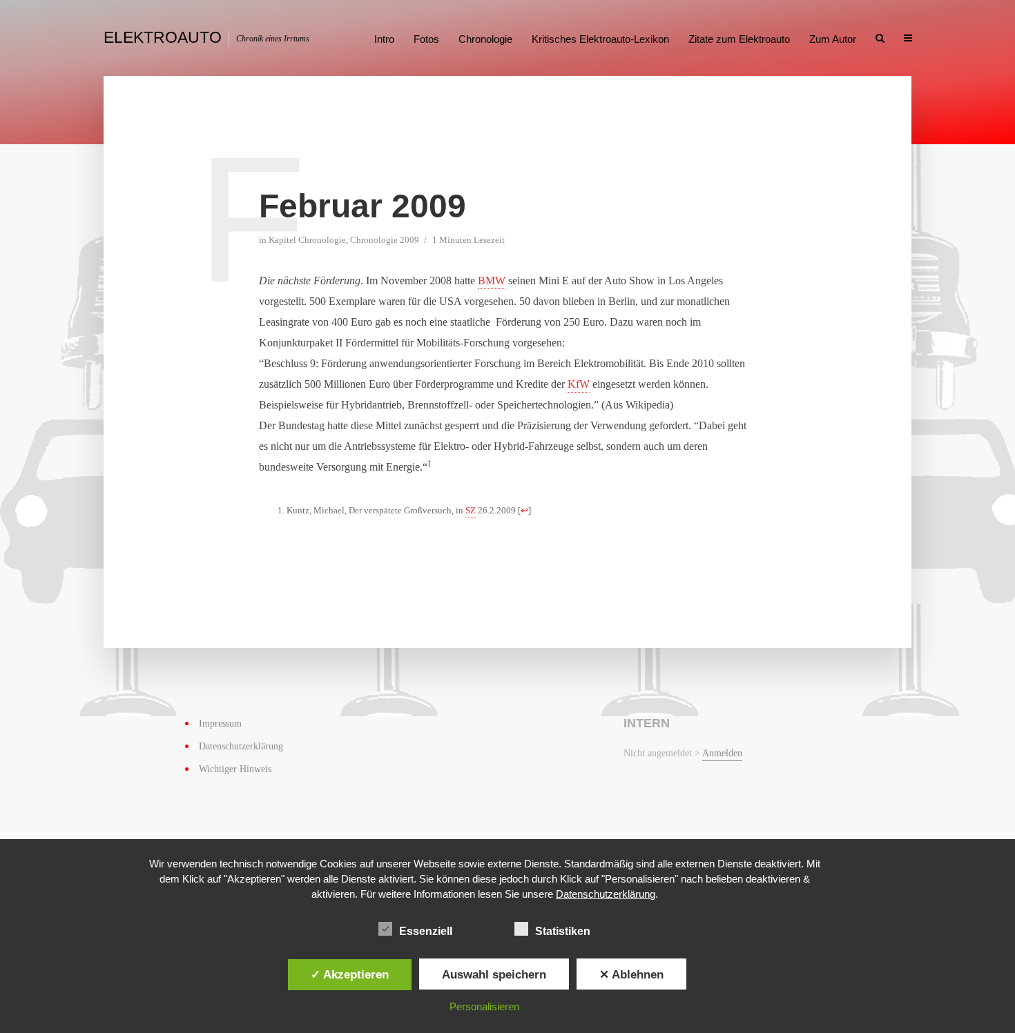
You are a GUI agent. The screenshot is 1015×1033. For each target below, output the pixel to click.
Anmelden (722, 753)
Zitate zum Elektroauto (739, 39)
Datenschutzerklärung (241, 746)
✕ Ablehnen (631, 974)
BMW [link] (491, 280)
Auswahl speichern (494, 974)
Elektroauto (163, 37)
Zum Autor (832, 39)
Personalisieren (484, 1006)
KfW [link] (579, 384)
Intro (384, 39)
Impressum (220, 723)
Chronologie (485, 39)
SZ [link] (470, 510)
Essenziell (425, 931)
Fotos (426, 39)
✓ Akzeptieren (350, 974)
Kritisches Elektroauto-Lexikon (600, 39)
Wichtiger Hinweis (235, 769)
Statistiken (562, 931)
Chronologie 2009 (384, 240)
